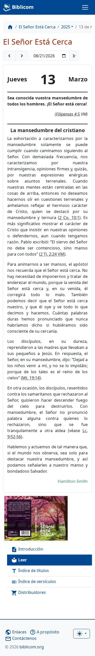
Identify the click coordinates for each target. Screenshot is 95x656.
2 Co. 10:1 (69, 217)
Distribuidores (28, 593)
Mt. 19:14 (31, 378)
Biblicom (22, 7)
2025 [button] (65, 27)
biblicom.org (24, 647)
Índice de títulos (30, 571)
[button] (9, 56)
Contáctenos (20, 638)
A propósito (44, 632)
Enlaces (16, 632)
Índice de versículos (33, 582)
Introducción (27, 549)
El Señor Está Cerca (37, 27)
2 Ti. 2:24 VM (52, 254)
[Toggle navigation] (85, 7)
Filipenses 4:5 (68, 114)
